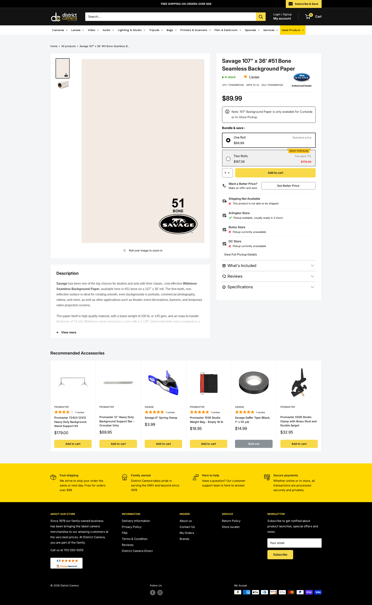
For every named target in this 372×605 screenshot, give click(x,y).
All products (68, 46)
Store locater (231, 527)
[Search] (261, 16)
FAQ (124, 533)
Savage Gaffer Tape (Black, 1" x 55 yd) (252, 419)
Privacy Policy (131, 527)
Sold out (253, 443)
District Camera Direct (137, 551)
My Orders (187, 533)
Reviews (127, 545)
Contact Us (187, 527)
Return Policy (231, 521)
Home (54, 46)
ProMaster (61, 406)
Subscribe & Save (306, 3)
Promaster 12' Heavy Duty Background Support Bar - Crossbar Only (117, 421)
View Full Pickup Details (240, 254)
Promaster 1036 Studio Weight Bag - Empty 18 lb (206, 419)
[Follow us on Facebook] (152, 592)
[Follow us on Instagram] (160, 592)
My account (282, 18)
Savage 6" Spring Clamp (161, 417)
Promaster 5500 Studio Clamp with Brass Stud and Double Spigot (298, 421)
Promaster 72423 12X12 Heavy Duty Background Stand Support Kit (70, 422)
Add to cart (275, 173)
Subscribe (280, 554)
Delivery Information (136, 521)
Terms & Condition (134, 539)
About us (186, 521)
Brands (184, 539)
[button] (290, 185)
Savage (149, 406)
